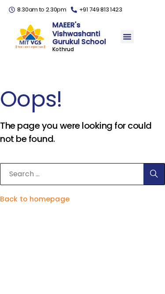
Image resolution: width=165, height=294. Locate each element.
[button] (127, 36)
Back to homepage (35, 199)
